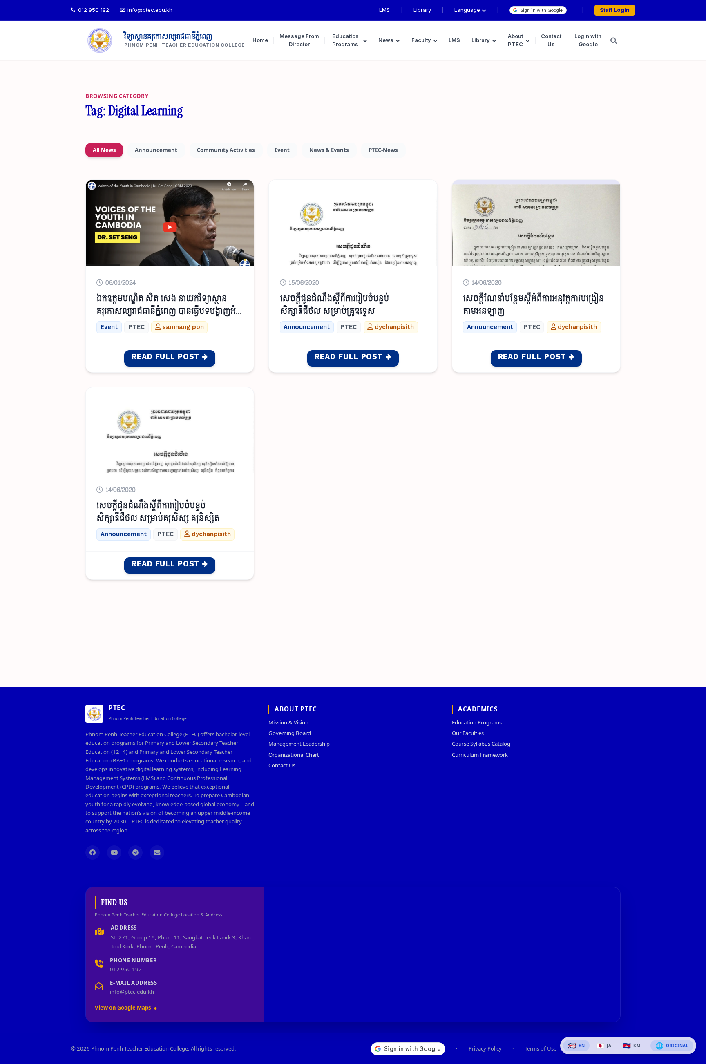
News (385, 40)
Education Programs (345, 40)
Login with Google (587, 40)
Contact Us (551, 40)
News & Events (329, 150)
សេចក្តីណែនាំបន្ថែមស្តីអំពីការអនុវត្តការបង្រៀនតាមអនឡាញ (533, 305)
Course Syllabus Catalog (481, 743)
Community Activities (226, 150)
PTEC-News (383, 150)
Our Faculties (468, 733)
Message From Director (299, 40)
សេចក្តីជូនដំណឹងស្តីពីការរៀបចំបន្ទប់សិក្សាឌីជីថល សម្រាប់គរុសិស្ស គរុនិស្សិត (157, 512)
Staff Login (615, 10)
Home (260, 40)
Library (422, 10)
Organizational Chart (293, 754)
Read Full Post (166, 357)
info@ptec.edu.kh (149, 10)
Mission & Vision (288, 722)
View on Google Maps (123, 1007)
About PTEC (515, 40)
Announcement (156, 150)
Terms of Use (540, 1048)
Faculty (421, 40)
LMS (384, 10)
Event (282, 150)
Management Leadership (299, 743)
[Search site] (614, 40)
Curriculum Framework (480, 754)
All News (104, 150)
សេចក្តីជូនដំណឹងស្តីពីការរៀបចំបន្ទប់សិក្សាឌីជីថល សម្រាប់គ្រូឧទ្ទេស (334, 305)
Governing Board (289, 733)
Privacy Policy (485, 1048)
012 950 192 (93, 10)
